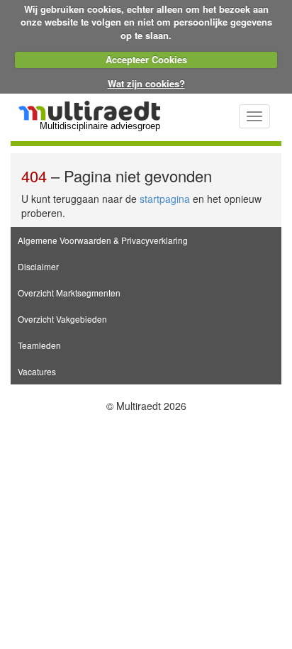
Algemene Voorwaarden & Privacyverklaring (103, 240)
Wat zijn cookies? (146, 83)
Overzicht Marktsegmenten (69, 293)
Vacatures (37, 371)
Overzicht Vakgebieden (62, 319)
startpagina (165, 199)
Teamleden (39, 345)
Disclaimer (38, 266)
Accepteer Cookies (146, 59)
